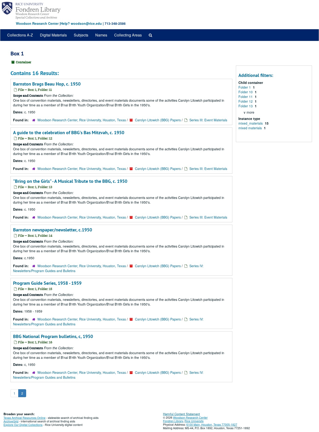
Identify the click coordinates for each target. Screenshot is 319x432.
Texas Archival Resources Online (25, 418)
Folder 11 (246, 96)
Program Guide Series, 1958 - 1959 (47, 283)
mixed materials (250, 128)
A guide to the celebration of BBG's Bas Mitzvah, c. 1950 (68, 133)
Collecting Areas (128, 35)
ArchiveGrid (11, 421)
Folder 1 (245, 87)
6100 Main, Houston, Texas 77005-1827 (211, 424)
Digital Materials (53, 35)
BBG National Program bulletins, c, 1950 (53, 336)
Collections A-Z (20, 35)
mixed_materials (251, 123)
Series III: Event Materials (208, 120)
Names (101, 35)
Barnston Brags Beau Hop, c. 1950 (47, 84)
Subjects (81, 35)
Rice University (194, 421)
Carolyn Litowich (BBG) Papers (158, 120)
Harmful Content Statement (181, 414)
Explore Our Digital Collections (23, 425)
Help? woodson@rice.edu (81, 23)
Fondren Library (173, 421)
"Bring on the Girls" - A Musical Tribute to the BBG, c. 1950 (70, 181)
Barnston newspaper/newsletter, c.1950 (52, 230)
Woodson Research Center (37, 23)
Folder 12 (246, 101)
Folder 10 (246, 92)
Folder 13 (246, 106)
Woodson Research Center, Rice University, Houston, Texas (81, 120)
